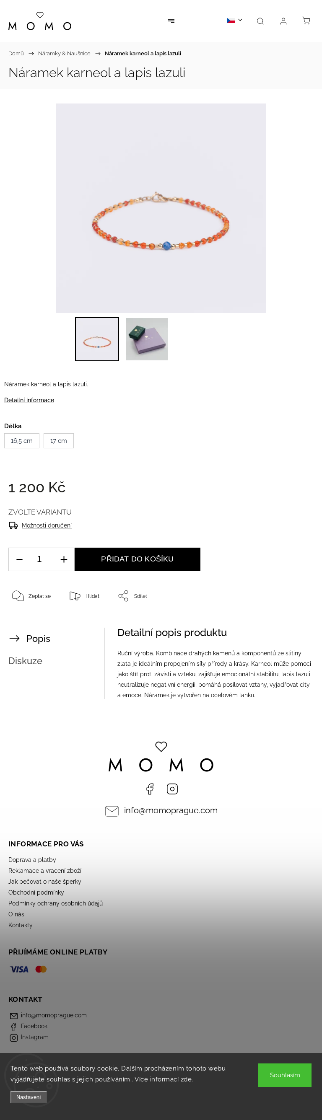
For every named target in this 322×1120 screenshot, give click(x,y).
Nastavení (28, 1097)
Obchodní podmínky (36, 892)
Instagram (172, 789)
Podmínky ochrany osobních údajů (55, 903)
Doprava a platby (32, 859)
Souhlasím (285, 1075)
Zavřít (295, 623)
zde (186, 1079)
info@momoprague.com (171, 810)
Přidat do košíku (137, 559)
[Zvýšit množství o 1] (63, 559)
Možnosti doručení (47, 525)
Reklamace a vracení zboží (44, 870)
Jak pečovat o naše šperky (44, 881)
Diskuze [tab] (25, 660)
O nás (16, 914)
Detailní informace (29, 400)
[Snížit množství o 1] (19, 559)
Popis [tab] (38, 638)
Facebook (149, 789)
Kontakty (20, 925)
